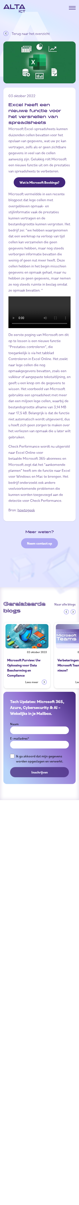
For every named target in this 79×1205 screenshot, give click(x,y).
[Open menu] (72, 8)
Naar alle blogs (65, 604)
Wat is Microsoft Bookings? (39, 182)
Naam (14, 724)
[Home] (14, 8)
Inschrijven (39, 772)
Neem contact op (39, 543)
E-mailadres (19, 738)
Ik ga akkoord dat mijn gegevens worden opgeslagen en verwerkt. (39, 758)
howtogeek (26, 510)
